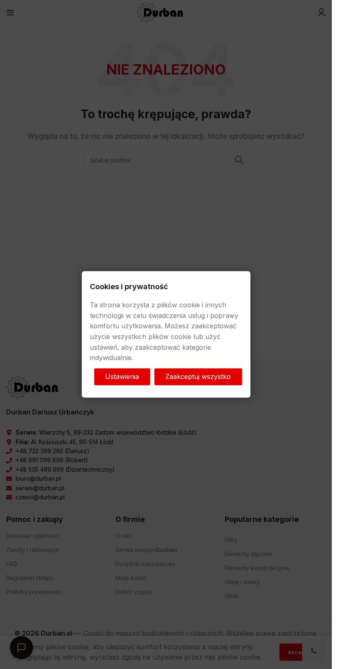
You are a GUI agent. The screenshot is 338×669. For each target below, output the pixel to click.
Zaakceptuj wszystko (198, 376)
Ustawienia (122, 376)
